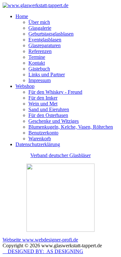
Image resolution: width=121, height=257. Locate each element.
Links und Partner (46, 74)
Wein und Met (42, 103)
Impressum (39, 80)
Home (21, 16)
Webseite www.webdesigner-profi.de (40, 239)
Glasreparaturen (44, 45)
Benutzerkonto (43, 132)
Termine (36, 57)
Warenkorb (39, 138)
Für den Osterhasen (48, 115)
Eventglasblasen (44, 39)
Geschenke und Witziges (53, 121)
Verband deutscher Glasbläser (60, 155)
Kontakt (36, 63)
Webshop (25, 86)
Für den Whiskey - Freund (55, 92)
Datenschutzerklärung (37, 144)
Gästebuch (39, 68)
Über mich (39, 22)
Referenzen (40, 51)
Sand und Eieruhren (48, 109)
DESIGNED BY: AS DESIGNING (43, 251)
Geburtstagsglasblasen (51, 34)
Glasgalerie (39, 28)
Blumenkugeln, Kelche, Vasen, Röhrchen (70, 127)
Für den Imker (42, 98)
